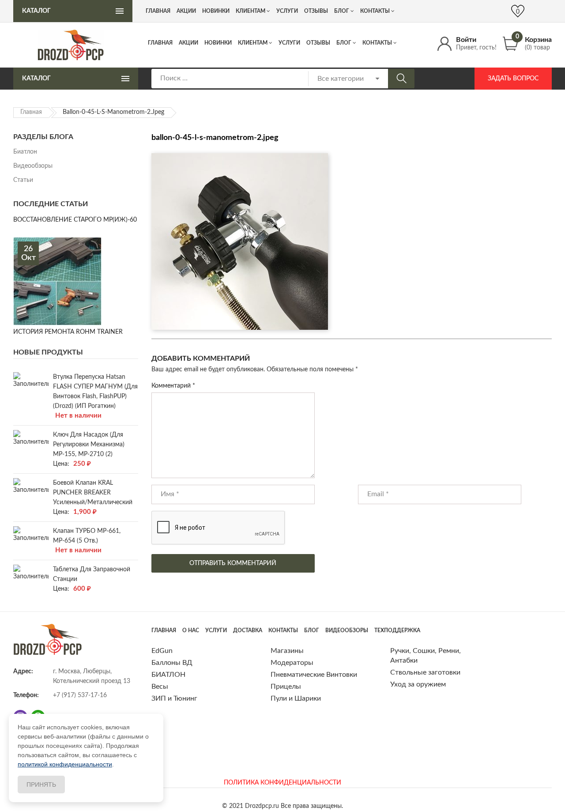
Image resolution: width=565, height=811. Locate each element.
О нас (190, 630)
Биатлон (25, 152)
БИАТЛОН (168, 674)
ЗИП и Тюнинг (174, 698)
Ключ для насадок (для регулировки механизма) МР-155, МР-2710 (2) (88, 444)
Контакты (377, 42)
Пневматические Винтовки (314, 674)
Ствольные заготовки (425, 672)
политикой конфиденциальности (65, 764)
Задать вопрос (513, 78)
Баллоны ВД (171, 662)
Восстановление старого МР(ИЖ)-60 (75, 220)
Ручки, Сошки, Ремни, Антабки (425, 655)
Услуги (289, 42)
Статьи (23, 180)
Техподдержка (397, 630)
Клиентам (252, 42)
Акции (188, 42)
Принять (41, 784)
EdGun (162, 650)
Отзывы (318, 42)
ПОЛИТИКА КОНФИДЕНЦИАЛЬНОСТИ (282, 783)
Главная (160, 42)
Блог (343, 42)
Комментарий (173, 386)
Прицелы (286, 686)
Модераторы (292, 662)
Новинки (218, 42)
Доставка (247, 630)
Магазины (287, 650)
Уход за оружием (418, 684)
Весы (159, 686)
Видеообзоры (33, 166)
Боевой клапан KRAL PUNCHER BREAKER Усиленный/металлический (92, 492)
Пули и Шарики (296, 698)
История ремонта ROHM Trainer (68, 332)
